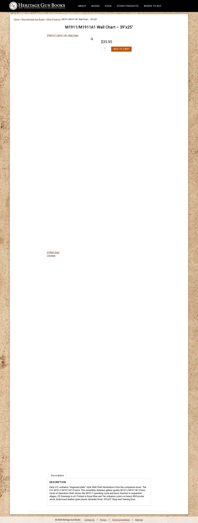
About (82, 6)
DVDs (108, 6)
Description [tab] (57, 475)
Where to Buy (152, 6)
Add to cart (121, 49)
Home (16, 19)
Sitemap (139, 520)
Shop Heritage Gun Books (32, 19)
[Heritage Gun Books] (37, 6)
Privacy (103, 520)
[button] (92, 39)
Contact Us (90, 520)
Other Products (128, 6)
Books (95, 6)
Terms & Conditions (121, 520)
